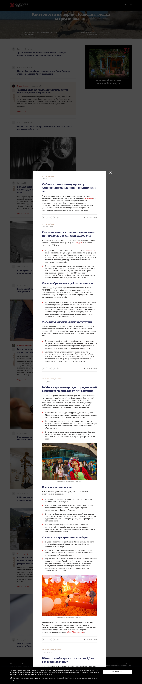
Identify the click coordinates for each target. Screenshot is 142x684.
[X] (50, 217)
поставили (90, 251)
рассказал (89, 199)
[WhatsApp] (58, 217)
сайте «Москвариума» (75, 632)
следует (79, 243)
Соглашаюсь (117, 672)
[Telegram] (54, 217)
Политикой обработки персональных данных (72, 678)
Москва (58, 379)
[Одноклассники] (47, 217)
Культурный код (48, 176)
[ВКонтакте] (43, 217)
